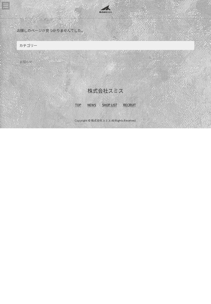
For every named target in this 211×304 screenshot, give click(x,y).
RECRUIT (129, 105)
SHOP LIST (109, 105)
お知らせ (26, 61)
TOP (78, 105)
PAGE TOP (201, 290)
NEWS (91, 105)
